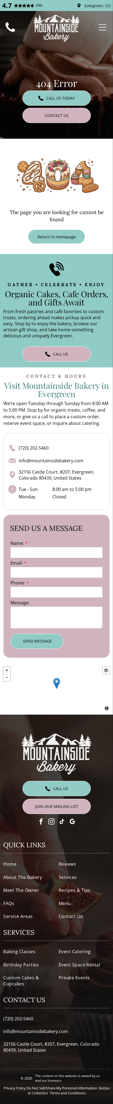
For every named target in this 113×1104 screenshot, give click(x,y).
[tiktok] (62, 822)
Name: (17, 543)
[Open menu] (102, 27)
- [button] (6, 677)
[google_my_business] (72, 822)
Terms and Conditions (68, 1093)
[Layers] (106, 670)
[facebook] (41, 822)
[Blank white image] (10, 33)
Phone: (17, 583)
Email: (16, 563)
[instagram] (51, 822)
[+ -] (56, 689)
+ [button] (6, 670)
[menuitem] (28, 863)
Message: (20, 603)
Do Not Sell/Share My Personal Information (62, 1088)
